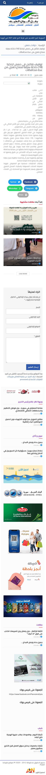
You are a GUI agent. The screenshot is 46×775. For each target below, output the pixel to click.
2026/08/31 (35, 232)
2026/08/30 (35, 264)
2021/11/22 (36, 751)
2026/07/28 (36, 414)
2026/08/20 (36, 637)
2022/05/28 (36, 740)
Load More (23, 274)
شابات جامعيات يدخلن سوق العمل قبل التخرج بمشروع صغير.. (23, 747)
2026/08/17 (36, 445)
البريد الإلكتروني (34, 317)
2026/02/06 (36, 425)
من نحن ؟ (40, 2)
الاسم (38, 307)
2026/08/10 (36, 456)
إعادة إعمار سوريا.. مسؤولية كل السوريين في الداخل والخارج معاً (23, 452)
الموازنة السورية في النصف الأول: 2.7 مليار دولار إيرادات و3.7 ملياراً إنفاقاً (24, 228)
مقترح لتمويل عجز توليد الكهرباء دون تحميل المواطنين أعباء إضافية (23, 420)
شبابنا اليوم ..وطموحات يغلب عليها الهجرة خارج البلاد (24, 736)
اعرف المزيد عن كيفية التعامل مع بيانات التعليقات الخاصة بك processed (24, 378)
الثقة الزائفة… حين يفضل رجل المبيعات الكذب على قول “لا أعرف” (23, 632)
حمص (27, 45)
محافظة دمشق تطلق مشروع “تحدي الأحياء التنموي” (24, 259)
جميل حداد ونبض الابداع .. (31, 442)
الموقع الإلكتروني (33, 326)
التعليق (37, 336)
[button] (4, 2)
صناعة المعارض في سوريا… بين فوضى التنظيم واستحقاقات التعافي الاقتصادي (23, 409)
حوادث (33, 45)
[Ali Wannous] (30, 772)
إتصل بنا (30, 2)
